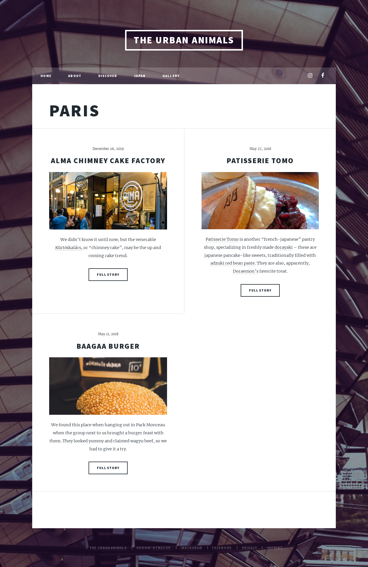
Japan (140, 76)
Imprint (275, 547)
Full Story (108, 274)
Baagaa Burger (108, 346)
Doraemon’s (245, 271)
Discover (107, 76)
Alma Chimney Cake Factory (108, 160)
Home (46, 76)
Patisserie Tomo (260, 160)
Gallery (170, 76)
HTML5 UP (162, 547)
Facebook (222, 547)
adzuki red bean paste (232, 263)
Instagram (191, 547)
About (74, 76)
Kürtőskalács (68, 247)
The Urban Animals (184, 40)
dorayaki (284, 247)
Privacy (249, 547)
